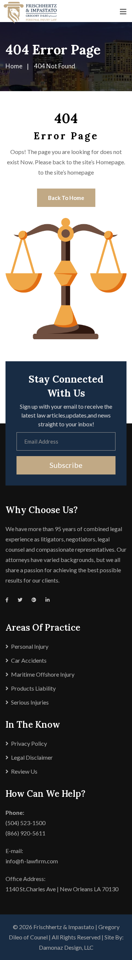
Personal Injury (29, 646)
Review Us (24, 771)
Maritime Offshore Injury (42, 674)
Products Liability (33, 688)
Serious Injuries (30, 702)
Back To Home (66, 197)
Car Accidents (29, 660)
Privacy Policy (29, 743)
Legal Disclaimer (32, 757)
